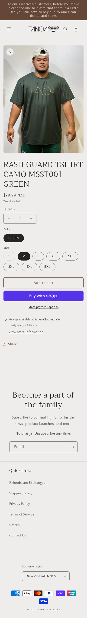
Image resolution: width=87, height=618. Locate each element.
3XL (11, 267)
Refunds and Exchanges (27, 483)
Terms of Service (21, 514)
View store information (26, 332)
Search (14, 525)
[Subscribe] (72, 446)
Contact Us (17, 535)
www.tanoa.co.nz (49, 609)
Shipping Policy (20, 493)
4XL (29, 267)
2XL (70, 256)
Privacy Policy (19, 504)
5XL (47, 267)
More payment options (43, 307)
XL (53, 256)
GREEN (13, 238)
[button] (9, 29)
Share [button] (12, 344)
